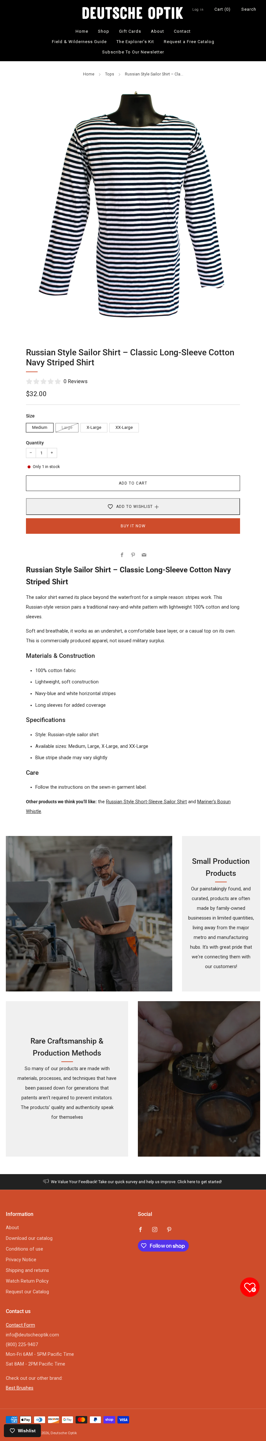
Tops (109, 74)
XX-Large (124, 427)
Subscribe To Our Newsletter (133, 52)
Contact (182, 31)
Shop (103, 31)
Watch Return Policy (27, 1281)
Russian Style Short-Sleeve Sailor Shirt (146, 802)
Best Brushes (19, 1388)
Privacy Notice (21, 1260)
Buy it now (133, 526)
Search (248, 9)
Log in (198, 9)
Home (82, 31)
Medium (39, 427)
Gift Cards (130, 31)
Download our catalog (29, 1238)
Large (67, 427)
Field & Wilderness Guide (79, 41)
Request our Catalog (27, 1292)
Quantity (35, 443)
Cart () (222, 9)
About (157, 31)
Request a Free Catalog (189, 41)
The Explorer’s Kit (135, 41)
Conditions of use (24, 1249)
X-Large (94, 427)
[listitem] (133, 1182)
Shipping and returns (27, 1270)
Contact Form (20, 1325)
